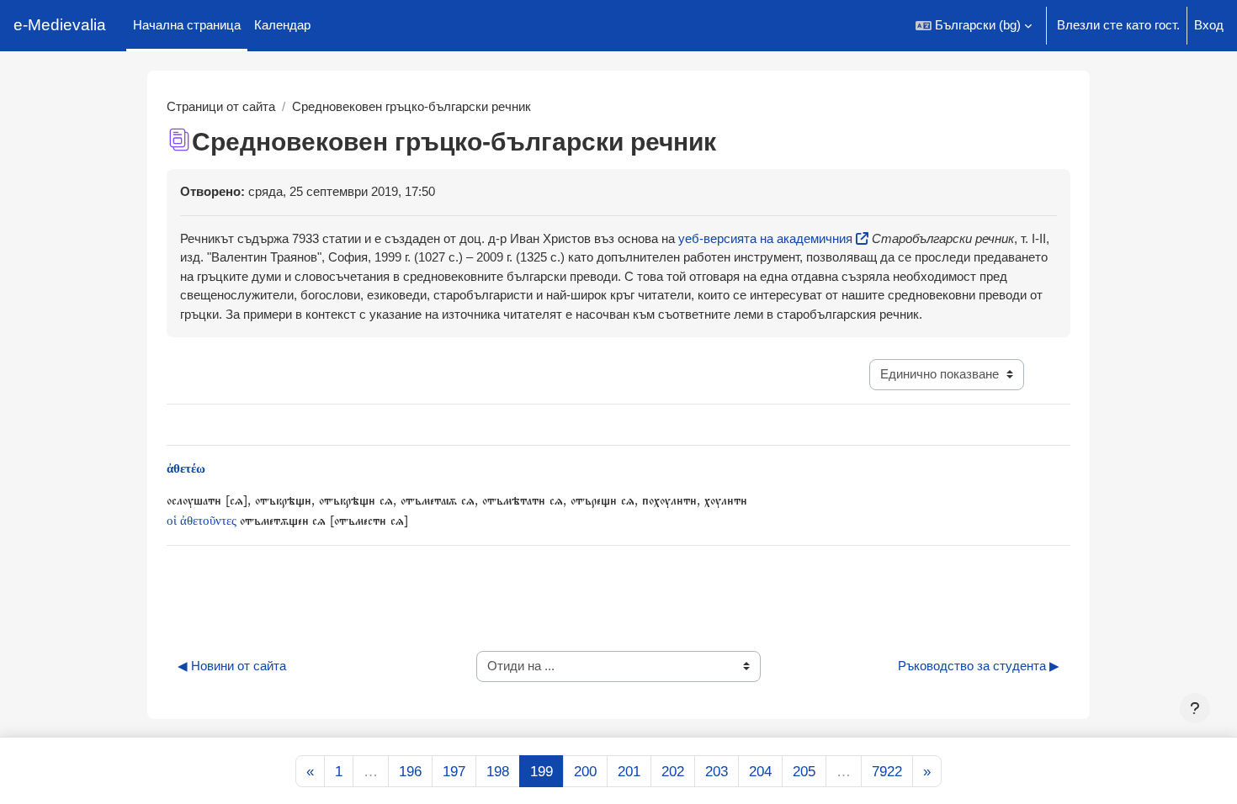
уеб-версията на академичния (765, 238)
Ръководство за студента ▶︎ (978, 666)
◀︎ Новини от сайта (232, 666)
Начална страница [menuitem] (187, 25)
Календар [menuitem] (282, 25)
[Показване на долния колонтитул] (1195, 708)
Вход (1209, 25)
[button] (974, 25)
